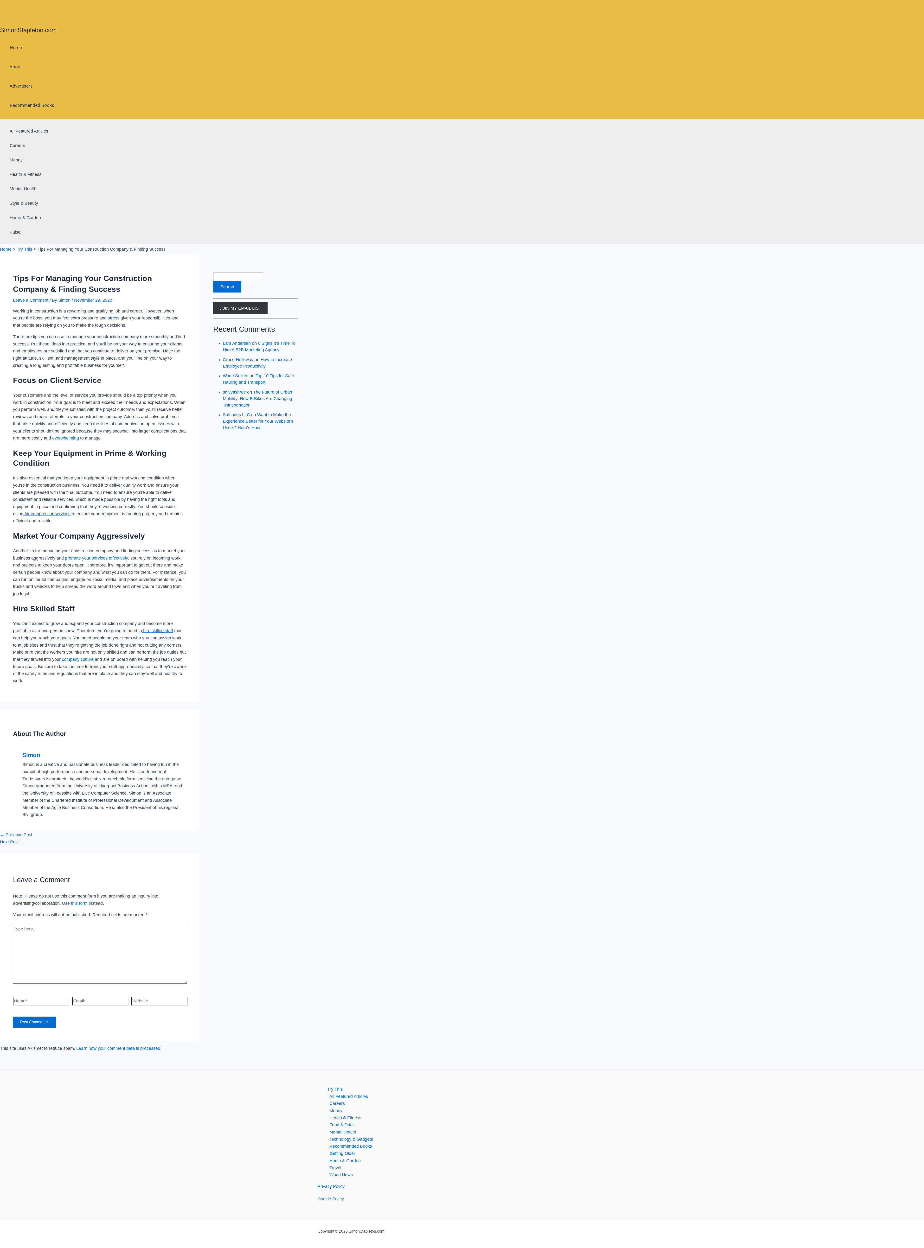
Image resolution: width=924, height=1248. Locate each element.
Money (16, 160)
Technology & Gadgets (351, 1139)
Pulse (15, 232)
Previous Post (16, 834)
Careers (17, 145)
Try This (335, 1089)
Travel (335, 1167)
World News (341, 1174)
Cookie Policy (331, 1199)
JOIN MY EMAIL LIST (240, 308)
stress (113, 318)
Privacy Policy (331, 1186)
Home (16, 47)
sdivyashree (234, 392)
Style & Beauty (24, 203)
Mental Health (23, 188)
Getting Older (342, 1153)
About (16, 67)
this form (79, 903)
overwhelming (65, 438)
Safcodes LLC (236, 414)
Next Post (12, 842)
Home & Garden (25, 217)
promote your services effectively (96, 558)
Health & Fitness (25, 174)
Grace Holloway (238, 359)
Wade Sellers (235, 375)
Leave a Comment (30, 300)
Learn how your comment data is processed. (118, 1048)
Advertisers (21, 86)
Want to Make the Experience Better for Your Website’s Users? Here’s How (258, 421)
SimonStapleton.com (28, 30)
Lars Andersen (237, 343)
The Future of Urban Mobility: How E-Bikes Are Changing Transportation (257, 399)
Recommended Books (32, 105)
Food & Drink (342, 1124)
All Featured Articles (29, 131)
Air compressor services (47, 513)
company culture (78, 659)
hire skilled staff (157, 630)
